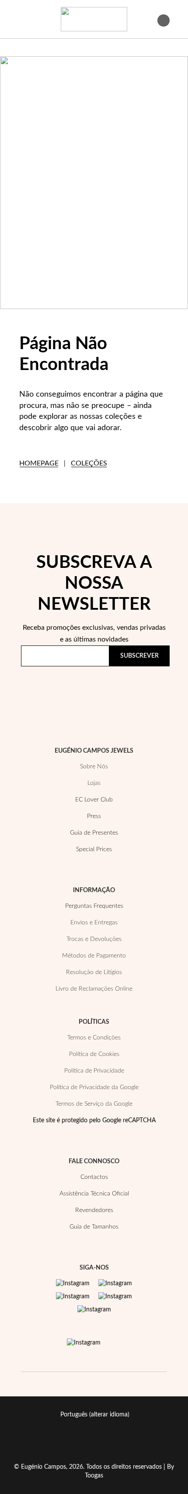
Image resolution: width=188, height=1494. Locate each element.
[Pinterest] (73, 1297)
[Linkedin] (94, 1310)
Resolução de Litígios (94, 972)
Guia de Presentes (94, 833)
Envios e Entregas (94, 923)
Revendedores (94, 1210)
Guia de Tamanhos (94, 1227)
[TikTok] (115, 1297)
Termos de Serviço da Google (94, 1104)
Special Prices (94, 849)
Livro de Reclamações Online (94, 989)
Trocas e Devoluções (94, 939)
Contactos (94, 1177)
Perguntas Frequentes (94, 906)
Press (94, 816)
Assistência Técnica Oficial (94, 1194)
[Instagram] (73, 1283)
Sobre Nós (94, 767)
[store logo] (94, 19)
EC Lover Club (94, 800)
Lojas (94, 783)
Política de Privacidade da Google (94, 1087)
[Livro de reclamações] (84, 1343)
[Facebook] (115, 1283)
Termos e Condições (94, 1038)
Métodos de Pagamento (94, 956)
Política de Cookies (94, 1054)
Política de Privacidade (106, 690)
